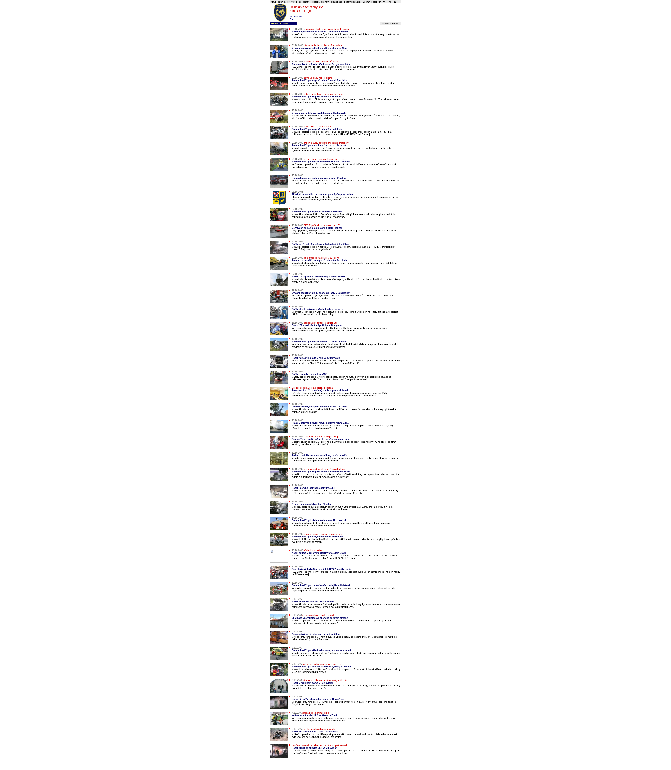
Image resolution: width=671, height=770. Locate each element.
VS (390, 2)
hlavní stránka (278, 2)
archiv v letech (390, 23)
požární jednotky (352, 2)
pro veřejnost (294, 2)
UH (384, 2)
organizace (336, 2)
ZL (395, 2)
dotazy (306, 2)
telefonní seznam (320, 2)
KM (379, 2)
